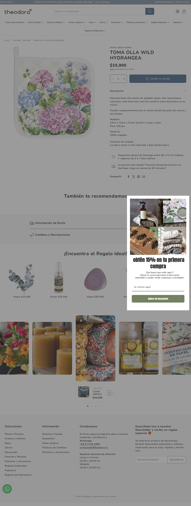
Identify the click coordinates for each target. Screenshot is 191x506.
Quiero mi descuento (158, 298)
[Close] (185, 199)
